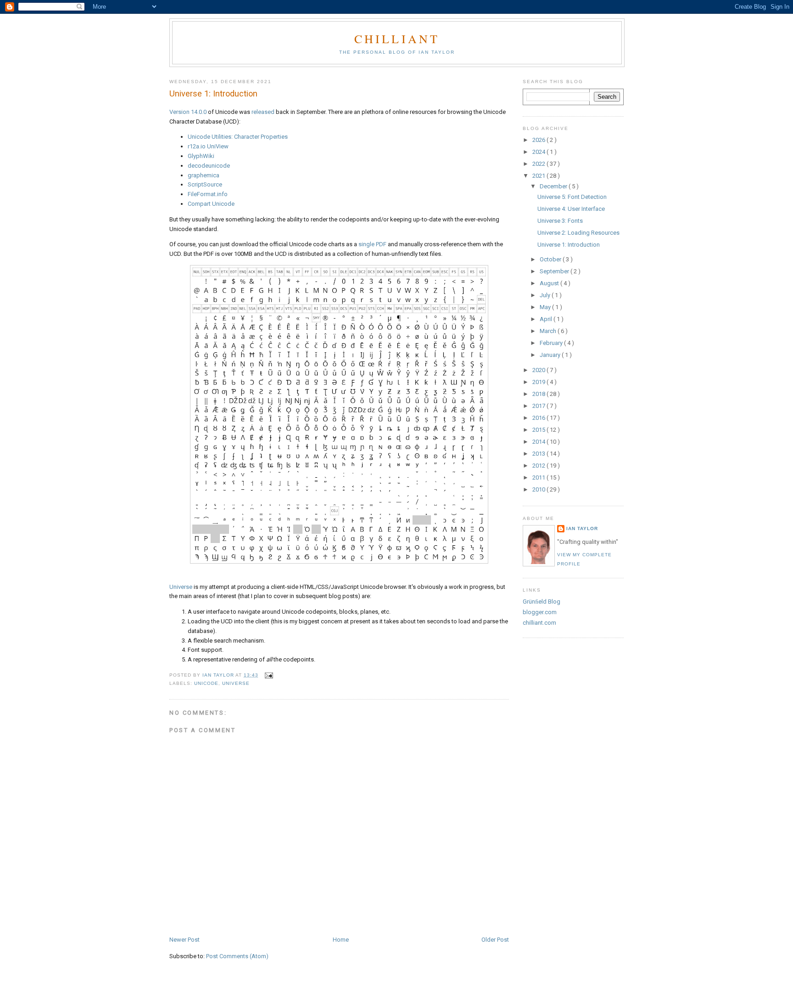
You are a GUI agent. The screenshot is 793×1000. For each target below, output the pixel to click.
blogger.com (540, 612)
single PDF (372, 244)
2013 (539, 453)
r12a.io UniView (208, 146)
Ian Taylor (582, 528)
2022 (539, 163)
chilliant (397, 38)
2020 (539, 370)
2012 (539, 465)
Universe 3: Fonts (560, 220)
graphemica (203, 175)
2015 (539, 429)
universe (236, 683)
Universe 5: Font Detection (572, 196)
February (552, 342)
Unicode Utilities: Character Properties (238, 136)
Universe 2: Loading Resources (578, 232)
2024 (539, 151)
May (546, 307)
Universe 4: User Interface (571, 208)
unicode (206, 683)
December (554, 186)
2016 (539, 417)
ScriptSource (205, 184)
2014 (539, 441)
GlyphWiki (201, 156)
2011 (539, 477)
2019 (539, 382)
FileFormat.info (208, 194)
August (550, 283)
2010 (539, 489)
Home (341, 939)
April (546, 319)
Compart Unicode (211, 203)
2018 (539, 393)
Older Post (495, 939)
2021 (539, 175)
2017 (539, 405)
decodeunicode (209, 165)
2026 (539, 139)
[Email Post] (268, 675)
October (551, 259)
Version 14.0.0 (188, 111)
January (551, 354)
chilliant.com (539, 622)
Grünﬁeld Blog (541, 601)
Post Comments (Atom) (237, 956)
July (546, 295)
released (262, 111)
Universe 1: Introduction (568, 244)
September (555, 271)
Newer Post (184, 939)
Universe (180, 586)
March (549, 331)
